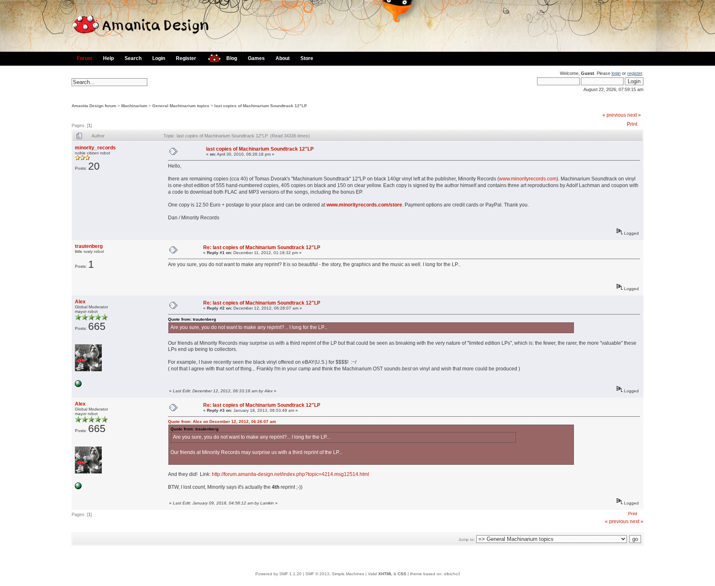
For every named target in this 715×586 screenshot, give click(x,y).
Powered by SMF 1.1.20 (278, 574)
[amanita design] (211, 57)
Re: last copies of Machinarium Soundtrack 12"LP (261, 247)
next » (634, 115)
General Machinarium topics (180, 105)
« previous (614, 115)
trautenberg (89, 246)
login (616, 73)
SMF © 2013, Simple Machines (334, 574)
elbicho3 (452, 574)
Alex (80, 302)
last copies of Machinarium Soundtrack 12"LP (260, 105)
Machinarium (134, 105)
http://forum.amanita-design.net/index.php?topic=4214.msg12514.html (290, 474)
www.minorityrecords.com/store (364, 205)
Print (632, 124)
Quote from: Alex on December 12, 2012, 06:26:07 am (222, 421)
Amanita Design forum (94, 105)
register (634, 73)
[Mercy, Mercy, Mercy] (78, 385)
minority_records (95, 148)
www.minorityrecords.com (528, 179)
